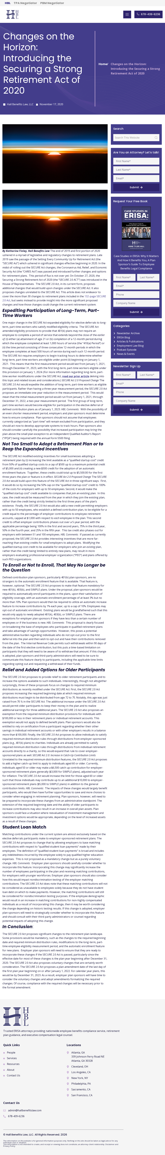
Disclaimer (110, 1144)
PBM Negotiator (52, 3)
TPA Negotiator (25, 3)
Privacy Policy (9, 1146)
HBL (7, 3)
